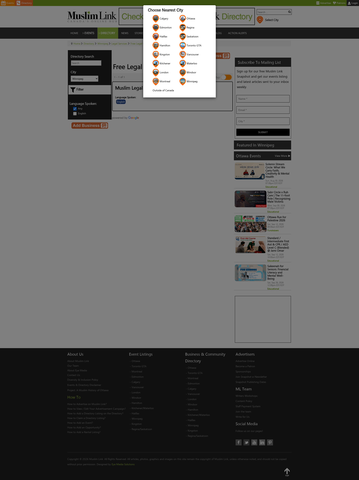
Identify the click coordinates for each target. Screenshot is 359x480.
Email (130, 222)
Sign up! (179, 275)
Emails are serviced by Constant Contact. (198, 264)
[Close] (234, 196)
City (129, 240)
